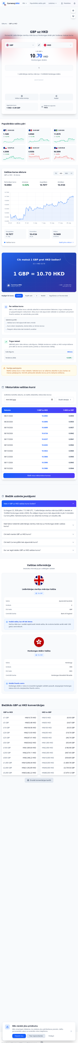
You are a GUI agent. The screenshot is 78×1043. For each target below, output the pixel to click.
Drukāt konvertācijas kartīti (40, 780)
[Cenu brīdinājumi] (74, 3)
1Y (71, 173)
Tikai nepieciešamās (36, 1036)
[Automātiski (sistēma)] (73, 16)
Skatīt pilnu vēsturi (65, 242)
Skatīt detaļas (63, 400)
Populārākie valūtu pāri (38, 3)
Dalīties (18, 296)
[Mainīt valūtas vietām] (39, 45)
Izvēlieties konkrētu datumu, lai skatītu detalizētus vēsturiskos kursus (27, 395)
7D (56, 173)
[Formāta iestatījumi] (73, 10)
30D (61, 173)
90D (66, 173)
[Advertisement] (39, 13)
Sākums (4, 24)
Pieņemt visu (19, 1036)
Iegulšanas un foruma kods (58, 296)
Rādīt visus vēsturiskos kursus (39, 475)
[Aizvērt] (71, 1031)
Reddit (43, 296)
